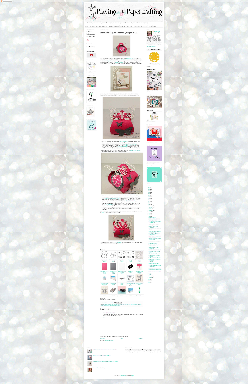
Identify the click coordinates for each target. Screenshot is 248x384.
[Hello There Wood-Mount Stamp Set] (130, 258)
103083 (113, 284)
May (149, 216)
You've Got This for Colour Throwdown (153, 227)
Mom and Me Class (129, 58)
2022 (149, 193)
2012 (149, 282)
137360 (139, 284)
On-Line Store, (118, 242)
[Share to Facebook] (121, 302)
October (150, 208)
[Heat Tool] (122, 282)
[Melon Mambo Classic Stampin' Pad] (139, 270)
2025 (149, 189)
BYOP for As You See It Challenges (155, 271)
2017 (149, 201)
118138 (131, 285)
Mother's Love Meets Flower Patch (155, 268)
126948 (139, 273)
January (150, 277)
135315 (139, 261)
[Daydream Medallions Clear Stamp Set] (113, 258)
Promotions (116, 26)
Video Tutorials (144, 26)
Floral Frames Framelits (116, 305)
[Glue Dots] (130, 294)
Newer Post (102, 338)
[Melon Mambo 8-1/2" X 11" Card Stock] (104, 270)
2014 (149, 279)
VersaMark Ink (117, 197)
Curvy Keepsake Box (125, 59)
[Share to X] (120, 302)
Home (86, 26)
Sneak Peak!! (151, 261)
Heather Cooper (106, 302)
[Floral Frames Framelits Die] (104, 294)
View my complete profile (151, 46)
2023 (149, 192)
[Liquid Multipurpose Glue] (139, 294)
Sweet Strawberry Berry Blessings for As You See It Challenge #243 (104, 349)
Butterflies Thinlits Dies (139, 283)
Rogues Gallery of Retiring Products (155, 249)
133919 (130, 261)
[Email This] (117, 302)
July (149, 213)
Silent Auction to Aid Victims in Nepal (155, 269)
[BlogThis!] (118, 302)
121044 (113, 273)
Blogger (132, 375)
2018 (149, 199)
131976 (104, 261)
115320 (104, 273)
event (103, 212)
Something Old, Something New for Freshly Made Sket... (155, 245)
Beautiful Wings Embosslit (108, 61)
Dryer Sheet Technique (122, 146)
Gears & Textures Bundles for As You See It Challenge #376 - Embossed (105, 361)
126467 (113, 261)
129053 (122, 284)
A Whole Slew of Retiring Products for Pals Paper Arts (154, 232)
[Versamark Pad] (130, 270)
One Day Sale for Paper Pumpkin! (154, 257)
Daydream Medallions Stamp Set (125, 195)
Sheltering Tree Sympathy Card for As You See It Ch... (155, 237)
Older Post (140, 338)
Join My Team (122, 26)
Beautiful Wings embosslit (107, 304)
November (151, 207)
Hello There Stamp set (130, 202)
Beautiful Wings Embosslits (135, 150)
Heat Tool (122, 283)
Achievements (129, 26)
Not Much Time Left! (152, 217)
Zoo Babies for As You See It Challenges (153, 248)
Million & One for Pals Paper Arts (154, 253)
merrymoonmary (123, 375)
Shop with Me (92, 26)
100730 (122, 273)
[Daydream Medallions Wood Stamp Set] (104, 258)
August (150, 211)
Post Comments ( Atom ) (109, 340)
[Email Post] (115, 302)
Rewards (150, 26)
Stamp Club (111, 26)
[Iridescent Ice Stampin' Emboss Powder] (104, 282)
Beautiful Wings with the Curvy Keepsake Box (154, 264)
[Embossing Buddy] (113, 282)
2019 (149, 198)
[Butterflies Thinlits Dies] (139, 282)
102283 (130, 272)
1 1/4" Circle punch (109, 204)
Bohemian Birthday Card (153, 243)
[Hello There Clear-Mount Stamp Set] (122, 258)
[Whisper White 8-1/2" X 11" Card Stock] (122, 270)
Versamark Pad (130, 271)
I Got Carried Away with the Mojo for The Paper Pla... (155, 266)
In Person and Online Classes (101, 26)
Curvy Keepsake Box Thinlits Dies (124, 304)
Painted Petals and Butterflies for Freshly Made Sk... (154, 234)
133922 (122, 261)
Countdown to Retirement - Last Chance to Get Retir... (154, 219)
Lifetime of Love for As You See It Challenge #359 (101, 355)
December (151, 205)
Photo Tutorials (137, 26)
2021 (149, 195)
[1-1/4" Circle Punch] (113, 294)
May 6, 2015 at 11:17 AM (110, 312)
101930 (104, 285)
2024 (149, 190)
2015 (149, 204)
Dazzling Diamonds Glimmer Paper (129, 144)
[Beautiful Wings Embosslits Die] (130, 282)
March (150, 274)
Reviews (154, 26)
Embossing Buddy (113, 283)
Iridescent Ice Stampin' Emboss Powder (111, 198)
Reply (104, 317)
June (150, 214)
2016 (149, 202)
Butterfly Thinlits (128, 145)
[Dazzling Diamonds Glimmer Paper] (139, 258)
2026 (149, 187)
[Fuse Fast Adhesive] (122, 294)
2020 (149, 196)
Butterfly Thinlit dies (119, 62)
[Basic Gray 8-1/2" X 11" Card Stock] (113, 270)
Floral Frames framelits (130, 200)
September (151, 210)
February (150, 276)
